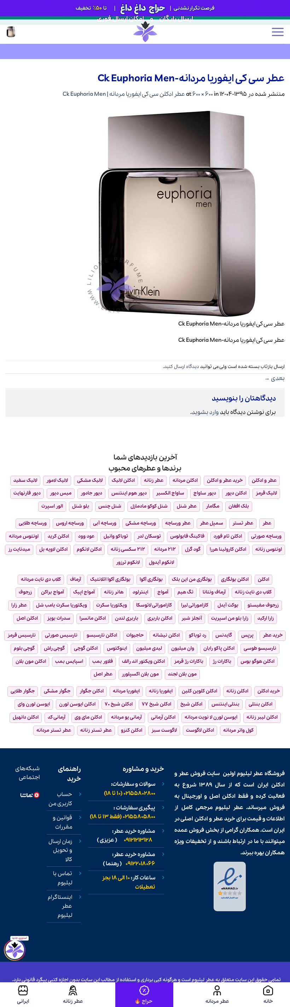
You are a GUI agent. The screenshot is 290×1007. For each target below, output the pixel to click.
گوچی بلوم (24, 648)
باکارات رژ (222, 661)
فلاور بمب (102, 661)
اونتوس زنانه (268, 549)
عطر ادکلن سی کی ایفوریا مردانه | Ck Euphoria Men (124, 94)
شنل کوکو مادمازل (149, 506)
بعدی (274, 378)
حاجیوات (135, 635)
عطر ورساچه (178, 523)
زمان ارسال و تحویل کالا (60, 850)
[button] (278, 32)
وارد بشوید (205, 412)
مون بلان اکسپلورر (140, 674)
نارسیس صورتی (61, 635)
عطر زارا (19, 605)
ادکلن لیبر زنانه (262, 717)
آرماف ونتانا (214, 592)
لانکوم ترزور (128, 562)
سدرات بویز (58, 618)
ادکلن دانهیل (26, 717)
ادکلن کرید (58, 536)
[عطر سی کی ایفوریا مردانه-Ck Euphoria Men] (178, 213)
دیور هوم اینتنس (129, 493)
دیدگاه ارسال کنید (181, 366)
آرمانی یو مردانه (126, 717)
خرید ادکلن (268, 691)
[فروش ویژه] (144, 994)
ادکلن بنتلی (260, 704)
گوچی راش (54, 648)
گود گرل (193, 549)
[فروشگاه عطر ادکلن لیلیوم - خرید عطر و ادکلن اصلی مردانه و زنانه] (145, 31)
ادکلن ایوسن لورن (77, 704)
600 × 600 (202, 94)
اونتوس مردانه (24, 536)
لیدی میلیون (149, 648)
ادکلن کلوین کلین (199, 691)
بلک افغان (238, 506)
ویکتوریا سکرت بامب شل (61, 605)
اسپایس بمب (69, 661)
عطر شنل (187, 506)
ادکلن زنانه (237, 691)
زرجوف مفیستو (263, 605)
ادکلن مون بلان (31, 661)
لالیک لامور (57, 480)
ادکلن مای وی (88, 717)
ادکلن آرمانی (163, 717)
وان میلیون (182, 648)
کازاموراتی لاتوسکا (154, 605)
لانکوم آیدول (161, 562)
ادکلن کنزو (131, 730)
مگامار (212, 506)
